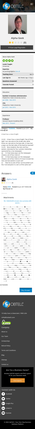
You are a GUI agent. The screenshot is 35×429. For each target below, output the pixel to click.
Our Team (4, 336)
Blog (2, 355)
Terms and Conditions (8, 350)
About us (4, 332)
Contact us (4, 364)
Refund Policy (5, 346)
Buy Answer (25, 290)
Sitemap (4, 360)
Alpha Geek (12, 179)
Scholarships (5, 341)
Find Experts (18, 381)
